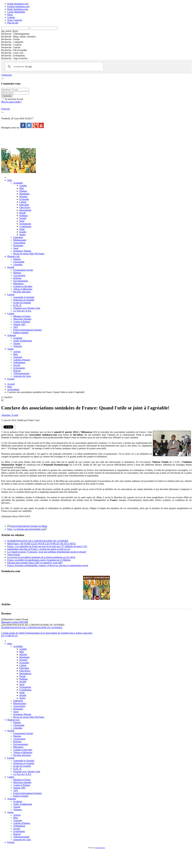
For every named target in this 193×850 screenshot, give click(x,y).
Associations (19, 242)
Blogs (10, 14)
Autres (10, 349)
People (22, 213)
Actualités (18, 183)
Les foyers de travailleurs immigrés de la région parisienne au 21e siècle (41, 557)
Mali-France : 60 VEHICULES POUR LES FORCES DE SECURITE (41, 543)
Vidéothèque (19, 362)
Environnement (20, 281)
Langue (10, 294)
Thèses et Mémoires (22, 289)
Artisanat (11, 335)
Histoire (17, 259)
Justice (22, 234)
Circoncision (19, 275)
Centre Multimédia (16, 12)
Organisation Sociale (23, 270)
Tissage (16, 343)
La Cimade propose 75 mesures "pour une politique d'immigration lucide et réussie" (47, 551)
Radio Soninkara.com (17, 9)
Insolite (22, 232)
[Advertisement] (56, 138)
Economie (24, 199)
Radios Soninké (20, 332)
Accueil (11, 384)
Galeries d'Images (21, 359)
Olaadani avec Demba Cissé (26, 308)
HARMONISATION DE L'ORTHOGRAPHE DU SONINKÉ (37, 541)
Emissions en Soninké (23, 300)
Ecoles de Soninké (22, 302)
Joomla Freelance (100, 847)
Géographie (18, 262)
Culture (22, 202)
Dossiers (23, 196)
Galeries (11, 17)
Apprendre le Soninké (23, 297)
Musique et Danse (21, 316)
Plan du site (12, 22)
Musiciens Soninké (22, 319)
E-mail (14, 415)
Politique (23, 215)
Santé (22, 229)
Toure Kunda (13, 554)
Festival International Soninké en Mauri (28, 526)
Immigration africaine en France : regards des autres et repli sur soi (38, 549)
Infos (9, 180)
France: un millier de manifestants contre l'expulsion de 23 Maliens (39, 560)
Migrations (18, 283)
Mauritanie (24, 193)
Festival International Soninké (27, 330)
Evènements (19, 368)
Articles (17, 351)
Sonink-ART (19, 324)
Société (22, 218)
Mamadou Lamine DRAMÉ (14, 622)
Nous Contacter (14, 20)
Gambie (23, 185)
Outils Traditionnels (22, 340)
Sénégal (23, 191)
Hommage (18, 245)
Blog (15, 354)
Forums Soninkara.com (18, 6)
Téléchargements (21, 373)
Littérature (18, 237)
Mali (21, 188)
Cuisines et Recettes (22, 286)
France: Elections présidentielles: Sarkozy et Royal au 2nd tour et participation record (47, 565)
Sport (21, 221)
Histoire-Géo (13, 256)
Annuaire (17, 357)
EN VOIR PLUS (9, 635)
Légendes (17, 264)
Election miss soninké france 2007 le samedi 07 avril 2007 (35, 562)
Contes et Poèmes (21, 321)
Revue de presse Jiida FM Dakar (28, 253)
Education (24, 204)
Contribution (25, 226)
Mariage (17, 272)
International (25, 210)
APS (15, 327)
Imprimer (6, 415)
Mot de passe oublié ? (11, 102)
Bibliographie (19, 240)
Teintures (17, 346)
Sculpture (17, 338)
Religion (17, 278)
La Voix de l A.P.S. (22, 310)
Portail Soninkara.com (17, 3)
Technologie (25, 223)
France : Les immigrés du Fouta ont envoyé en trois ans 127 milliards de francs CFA (47, 546)
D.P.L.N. (17, 305)
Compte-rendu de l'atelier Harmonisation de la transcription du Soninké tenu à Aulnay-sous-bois (46, 633)
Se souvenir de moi (13, 99)
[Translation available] (2, 400)
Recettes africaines (22, 291)
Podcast (17, 370)
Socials (16, 365)
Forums (10, 379)
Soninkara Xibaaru (22, 251)
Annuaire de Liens (22, 376)
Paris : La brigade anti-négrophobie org (25, 529)
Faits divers (24, 207)
